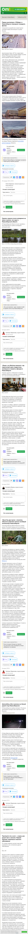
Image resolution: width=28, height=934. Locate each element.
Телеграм (14, 172)
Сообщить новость (9, 165)
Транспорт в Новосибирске (8, 17)
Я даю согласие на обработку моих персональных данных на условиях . (13, 202)
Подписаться (21, 150)
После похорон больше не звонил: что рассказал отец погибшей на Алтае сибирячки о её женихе (13, 645)
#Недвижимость (6, 33)
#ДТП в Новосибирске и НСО (9, 713)
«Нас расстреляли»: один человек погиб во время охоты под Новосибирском (13, 307)
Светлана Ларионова (11, 332)
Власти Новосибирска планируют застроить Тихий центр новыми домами (14, 160)
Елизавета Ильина (10, 487)
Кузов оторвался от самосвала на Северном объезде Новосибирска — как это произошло (13, 777)
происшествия (13, 758)
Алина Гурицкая (10, 184)
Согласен (24, 932)
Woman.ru (4, 561)
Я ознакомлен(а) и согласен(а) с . (14, 203)
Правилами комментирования (20, 203)
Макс (6, 172)
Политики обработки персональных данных (13, 202)
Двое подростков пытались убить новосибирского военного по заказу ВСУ (14, 462)
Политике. (17, 932)
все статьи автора (9, 187)
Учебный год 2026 (22, 17)
